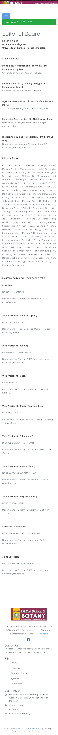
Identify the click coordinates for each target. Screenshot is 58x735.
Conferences (17, 683)
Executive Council (19, 673)
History (14, 662)
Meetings (15, 667)
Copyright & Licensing (35, 731)
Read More (42, 633)
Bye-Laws (16, 678)
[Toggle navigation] (6, 16)
